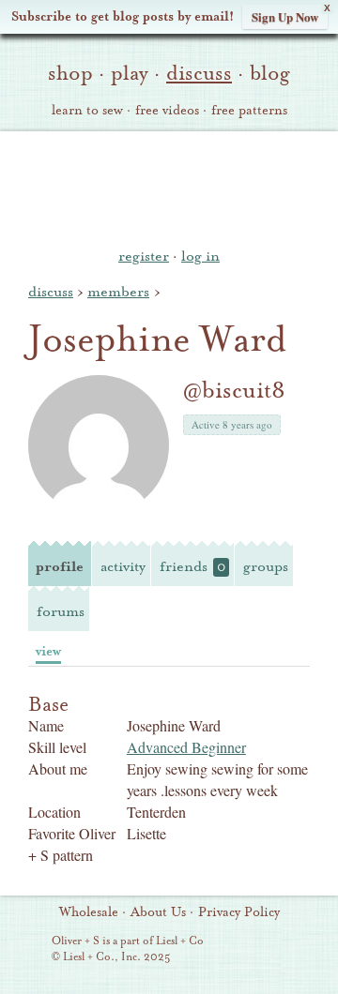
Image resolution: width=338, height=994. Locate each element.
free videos (167, 110)
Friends (192, 566)
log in (200, 256)
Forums (60, 611)
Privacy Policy (239, 912)
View (48, 651)
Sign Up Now (285, 16)
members (118, 291)
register (143, 256)
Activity (123, 566)
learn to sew (87, 110)
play (129, 73)
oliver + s (169, 186)
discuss (199, 73)
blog (270, 73)
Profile (60, 566)
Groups (265, 566)
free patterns (249, 110)
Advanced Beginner (186, 747)
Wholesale (88, 912)
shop (70, 73)
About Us (158, 912)
